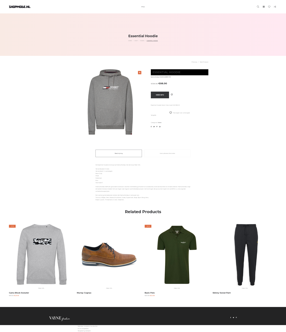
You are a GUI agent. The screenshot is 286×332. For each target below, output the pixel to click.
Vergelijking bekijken (84, 331)
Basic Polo (150, 293)
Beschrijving (119, 153)
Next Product (204, 62)
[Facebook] (230, 317)
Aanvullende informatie (167, 153)
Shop (136, 40)
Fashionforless (121, 165)
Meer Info (160, 95)
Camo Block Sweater (19, 293)
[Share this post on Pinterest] (156, 126)
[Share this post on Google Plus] (160, 126)
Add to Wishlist (171, 95)
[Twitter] (233, 317)
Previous (194, 62)
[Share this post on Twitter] (154, 126)
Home (130, 40)
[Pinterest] (236, 317)
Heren (142, 40)
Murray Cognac (84, 293)
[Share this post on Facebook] (151, 126)
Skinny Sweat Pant (222, 293)
